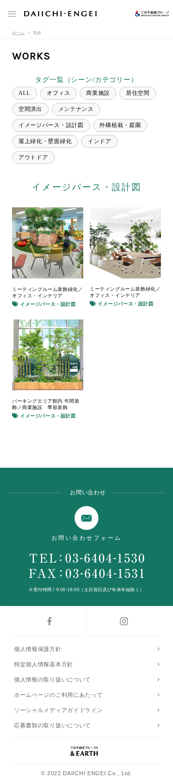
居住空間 (138, 93)
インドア (99, 141)
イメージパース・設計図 (51, 125)
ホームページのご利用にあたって (58, 695)
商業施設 (98, 93)
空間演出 (30, 109)
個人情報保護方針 (38, 649)
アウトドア (33, 157)
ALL (25, 93)
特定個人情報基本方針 (43, 664)
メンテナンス (76, 109)
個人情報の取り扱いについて (52, 679)
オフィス (58, 93)
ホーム (18, 33)
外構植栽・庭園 (120, 125)
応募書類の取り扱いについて (52, 725)
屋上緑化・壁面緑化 (45, 141)
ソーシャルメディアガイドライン (58, 710)
